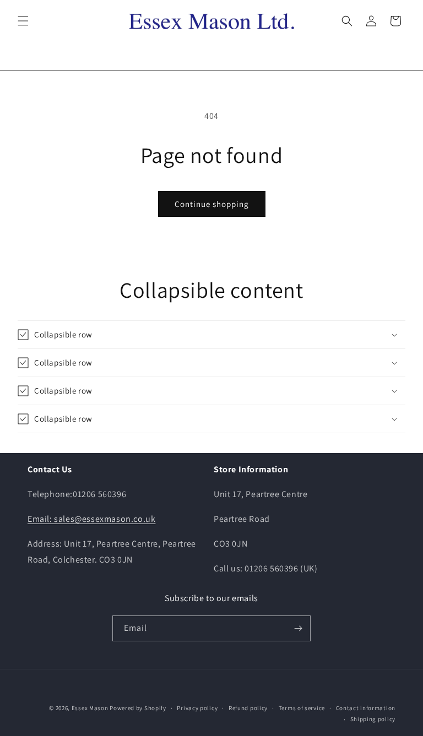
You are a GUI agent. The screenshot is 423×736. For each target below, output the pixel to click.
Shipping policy (373, 719)
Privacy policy (197, 708)
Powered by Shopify (138, 708)
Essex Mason (90, 708)
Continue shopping (212, 204)
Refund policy (248, 708)
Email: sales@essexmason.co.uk (91, 519)
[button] (23, 21)
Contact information (365, 708)
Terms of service (302, 708)
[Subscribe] (298, 628)
